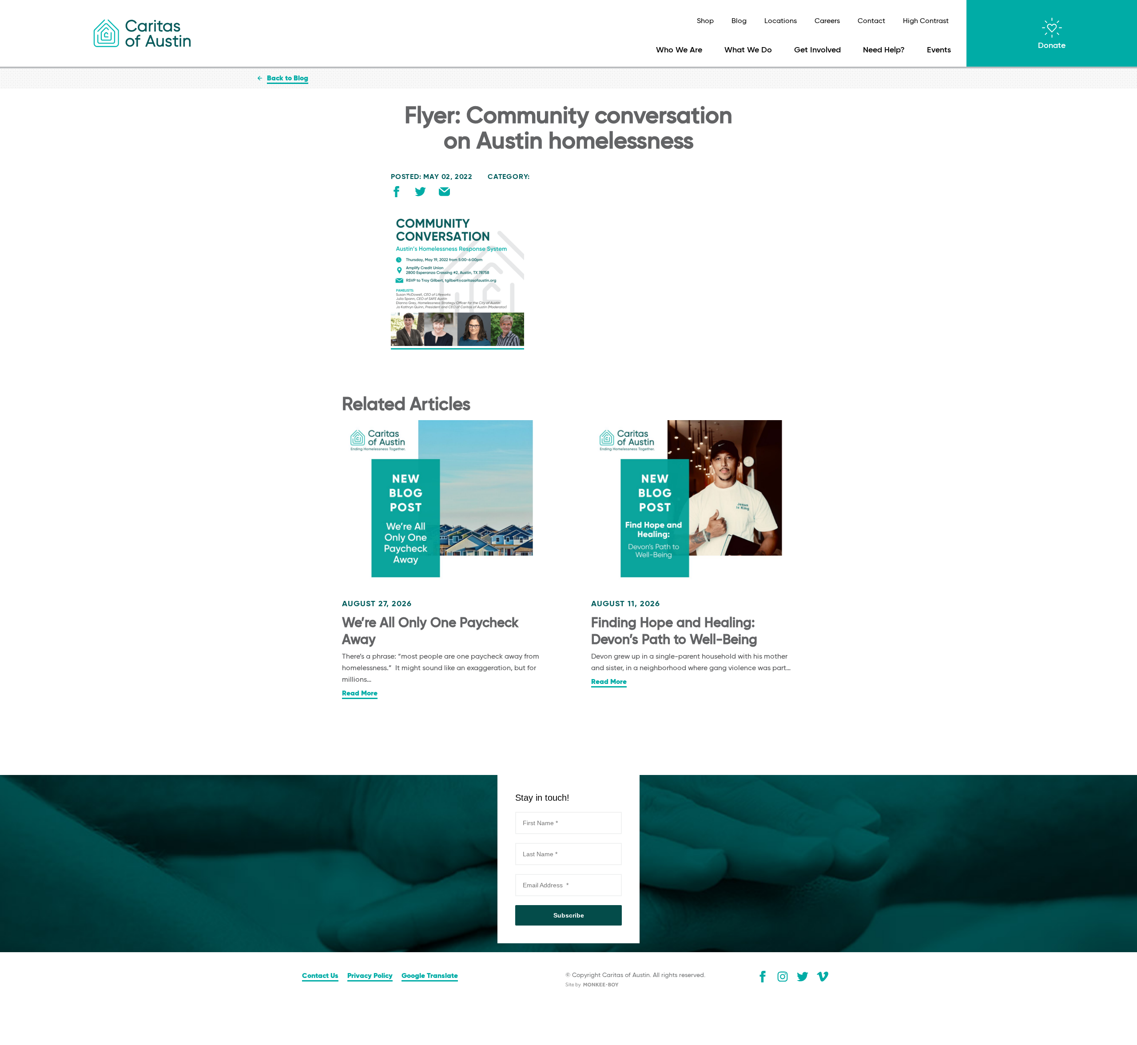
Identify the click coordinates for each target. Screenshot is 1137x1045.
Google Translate (430, 976)
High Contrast (926, 21)
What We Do (748, 50)
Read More (360, 693)
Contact (871, 21)
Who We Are (679, 50)
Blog (739, 21)
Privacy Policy (370, 976)
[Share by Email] (444, 193)
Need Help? (884, 50)
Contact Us (320, 976)
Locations (780, 21)
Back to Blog (287, 78)
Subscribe (568, 915)
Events (939, 50)
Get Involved (817, 50)
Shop (705, 21)
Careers (827, 21)
